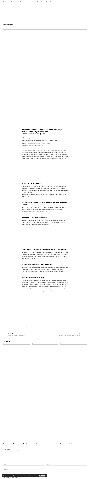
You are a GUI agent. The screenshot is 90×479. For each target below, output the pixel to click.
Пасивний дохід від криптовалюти (41, 443)
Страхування (23, 1)
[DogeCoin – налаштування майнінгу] (5, 335)
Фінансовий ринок (31, 1)
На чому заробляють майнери (30, 138)
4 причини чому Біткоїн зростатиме (69, 443)
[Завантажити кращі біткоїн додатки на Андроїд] (16, 392)
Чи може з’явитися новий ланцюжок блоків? (33, 145)
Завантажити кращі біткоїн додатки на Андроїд (15, 443)
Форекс (12, 1)
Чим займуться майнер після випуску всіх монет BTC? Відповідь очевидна (40, 140)
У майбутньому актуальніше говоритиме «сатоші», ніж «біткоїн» (37, 143)
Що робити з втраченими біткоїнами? (31, 142)
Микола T (43, 133)
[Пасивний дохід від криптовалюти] (45, 392)
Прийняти (42, 475)
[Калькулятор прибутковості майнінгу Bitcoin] (83, 335)
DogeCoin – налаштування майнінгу (16, 335)
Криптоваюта (6, 1)
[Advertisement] (39, 12)
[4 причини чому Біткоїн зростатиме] (73, 392)
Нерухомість (55, 1)
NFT (17, 1)
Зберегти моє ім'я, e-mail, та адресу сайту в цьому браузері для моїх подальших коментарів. (23, 467)
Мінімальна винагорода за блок (30, 147)
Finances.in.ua (8, 24)
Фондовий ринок (40, 1)
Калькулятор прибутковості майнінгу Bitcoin (69, 335)
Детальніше (35, 475)
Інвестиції (48, 1)
